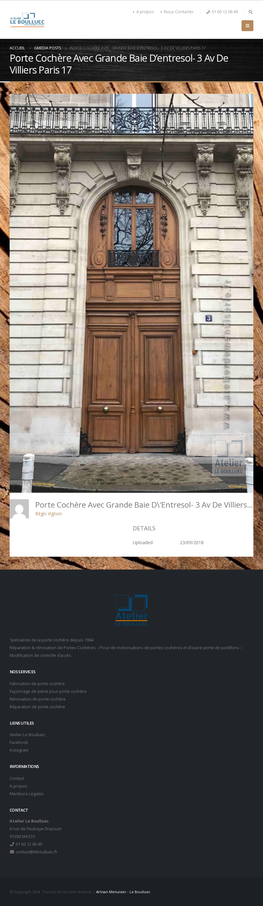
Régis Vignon (48, 513)
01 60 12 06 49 (225, 11)
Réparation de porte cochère (37, 707)
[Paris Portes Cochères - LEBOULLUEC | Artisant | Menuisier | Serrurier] (27, 20)
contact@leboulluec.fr (36, 852)
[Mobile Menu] (247, 25)
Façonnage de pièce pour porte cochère (48, 691)
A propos (145, 11)
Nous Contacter (179, 11)
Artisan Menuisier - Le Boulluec (123, 891)
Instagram (19, 750)
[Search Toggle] (250, 12)
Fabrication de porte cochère (37, 683)
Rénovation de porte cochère (38, 699)
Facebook (19, 742)
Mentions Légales (27, 794)
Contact (17, 778)
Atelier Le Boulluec (27, 734)
